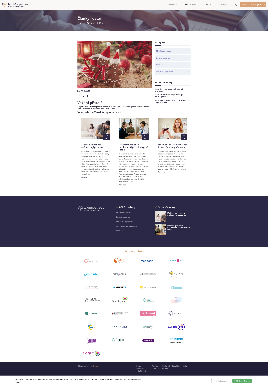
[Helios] (148, 287)
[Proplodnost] (148, 340)
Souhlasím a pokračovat (242, 381)
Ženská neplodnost (163, 58)
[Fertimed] (148, 313)
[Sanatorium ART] (148, 327)
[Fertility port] (91, 287)
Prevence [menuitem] (224, 5)
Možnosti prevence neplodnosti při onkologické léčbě (169, 96)
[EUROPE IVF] (176, 326)
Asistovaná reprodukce (164, 72)
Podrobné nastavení (221, 381)
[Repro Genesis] (120, 300)
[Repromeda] (120, 327)
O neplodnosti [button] (169, 5)
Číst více (84, 177)
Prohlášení (176, 366)
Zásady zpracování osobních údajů (141, 368)
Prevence (159, 65)
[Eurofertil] (148, 300)
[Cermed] (91, 313)
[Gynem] (91, 353)
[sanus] (176, 287)
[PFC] (120, 260)
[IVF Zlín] (91, 300)
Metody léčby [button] (190, 5)
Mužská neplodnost (163, 51)
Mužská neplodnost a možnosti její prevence (169, 90)
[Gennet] (120, 287)
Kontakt (185, 366)
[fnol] (120, 313)
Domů (79, 23)
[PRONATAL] (176, 274)
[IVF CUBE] (91, 260)
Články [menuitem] (208, 5)
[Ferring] (176, 340)
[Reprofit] (176, 260)
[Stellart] (92, 340)
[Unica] (176, 313)
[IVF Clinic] (120, 274)
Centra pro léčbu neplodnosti (253, 5)
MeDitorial (95, 366)
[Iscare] (91, 274)
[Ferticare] (120, 340)
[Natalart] (91, 327)
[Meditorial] (148, 260)
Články (89, 23)
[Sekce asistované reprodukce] (148, 274)
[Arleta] (176, 300)
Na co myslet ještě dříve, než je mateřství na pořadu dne (172, 101)
